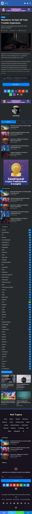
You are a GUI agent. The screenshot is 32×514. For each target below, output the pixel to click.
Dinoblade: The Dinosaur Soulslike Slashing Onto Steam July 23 (7, 386)
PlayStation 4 (5, 245)
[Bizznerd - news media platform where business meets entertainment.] (5, 3)
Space (3, 346)
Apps (3, 309)
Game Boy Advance (7, 274)
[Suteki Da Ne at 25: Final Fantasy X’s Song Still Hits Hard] (5, 148)
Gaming (7, 14)
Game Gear (5, 297)
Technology (5, 351)
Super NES (5, 267)
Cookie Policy (9, 499)
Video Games (5, 232)
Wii (3, 264)
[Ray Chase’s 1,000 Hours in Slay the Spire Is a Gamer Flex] (5, 141)
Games (28, 422)
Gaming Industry (15, 425)
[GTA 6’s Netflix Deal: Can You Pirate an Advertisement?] (24, 379)
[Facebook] (5, 91)
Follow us (4, 462)
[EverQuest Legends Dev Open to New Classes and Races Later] (5, 134)
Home (3, 14)
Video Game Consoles (7, 287)
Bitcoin (11, 419)
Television (4, 341)
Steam (9, 431)
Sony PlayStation (6, 240)
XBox (3, 249)
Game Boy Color (6, 282)
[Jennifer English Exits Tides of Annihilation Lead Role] (24, 395)
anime (5, 419)
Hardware (4, 354)
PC (2, 235)
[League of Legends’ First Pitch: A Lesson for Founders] (5, 154)
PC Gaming (21, 428)
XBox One (4, 252)
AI (2, 319)
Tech (3, 302)
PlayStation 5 (5, 242)
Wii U (3, 269)
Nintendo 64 (5, 277)
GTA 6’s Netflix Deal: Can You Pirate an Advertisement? (23, 386)
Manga (3, 366)
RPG (27, 428)
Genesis (4, 299)
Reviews (4, 237)
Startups (4, 356)
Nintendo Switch (6, 262)
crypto (11, 422)
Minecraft (5, 428)
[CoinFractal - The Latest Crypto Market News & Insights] (16, 9)
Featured (4, 361)
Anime (3, 332)
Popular (23, 122)
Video (3, 363)
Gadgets (4, 327)
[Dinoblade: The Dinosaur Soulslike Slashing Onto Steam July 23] (8, 379)
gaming (6, 425)
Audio (3, 349)
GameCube (5, 279)
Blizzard (18, 419)
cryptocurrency (20, 422)
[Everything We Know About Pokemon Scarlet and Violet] (8, 395)
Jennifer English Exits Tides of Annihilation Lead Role (23, 402)
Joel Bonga (5, 30)
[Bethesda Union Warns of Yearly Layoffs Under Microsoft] (5, 128)
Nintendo (4, 259)
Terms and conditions (25, 499)
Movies (4, 339)
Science (4, 344)
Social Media (5, 324)
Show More (16, 84)
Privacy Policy (16, 499)
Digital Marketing (6, 322)
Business (4, 304)
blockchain (25, 419)
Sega (3, 294)
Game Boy (4, 272)
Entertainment (5, 329)
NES (3, 284)
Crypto (3, 307)
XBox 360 (4, 257)
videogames (17, 431)
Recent (8, 122)
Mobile (3, 312)
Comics (4, 334)
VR (2, 359)
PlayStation (5, 247)
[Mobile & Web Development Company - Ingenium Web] (16, 497)
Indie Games (25, 425)
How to (4, 289)
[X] (8, 91)
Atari (3, 292)
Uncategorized (5, 368)
